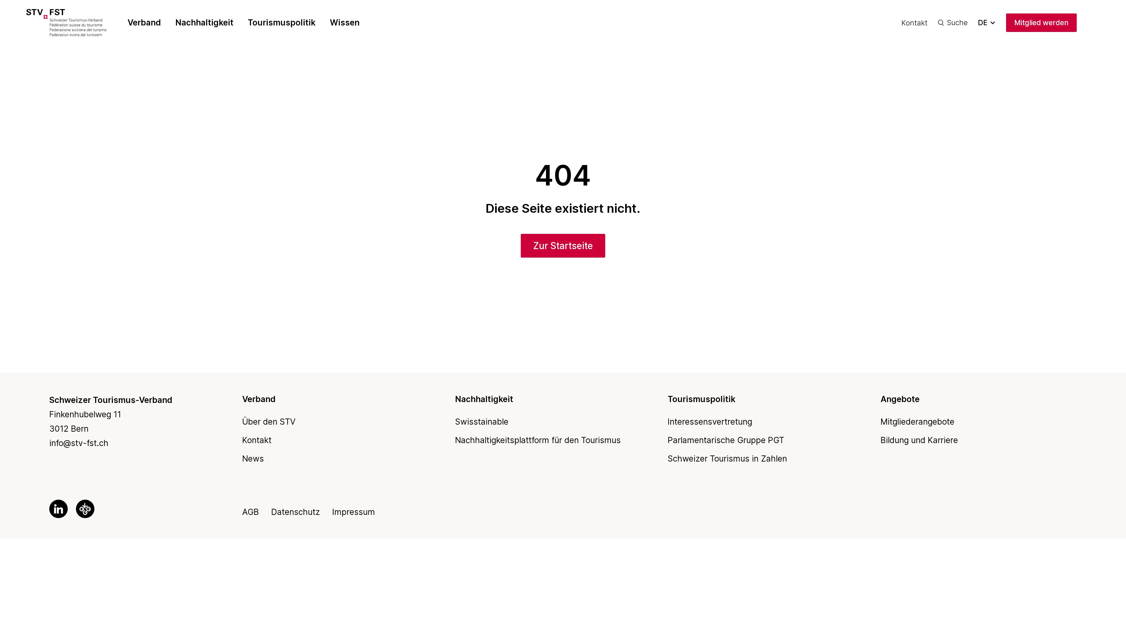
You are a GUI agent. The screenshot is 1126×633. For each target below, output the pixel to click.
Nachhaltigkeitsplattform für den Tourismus (538, 440)
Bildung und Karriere (919, 440)
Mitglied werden (1041, 22)
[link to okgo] (85, 509)
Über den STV (269, 422)
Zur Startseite (563, 245)
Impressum (353, 512)
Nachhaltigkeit (204, 23)
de (983, 22)
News (253, 459)
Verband (144, 23)
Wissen (344, 23)
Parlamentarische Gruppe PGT (726, 440)
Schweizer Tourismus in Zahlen (727, 459)
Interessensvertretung (710, 422)
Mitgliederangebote (917, 422)
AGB (250, 512)
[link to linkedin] (58, 509)
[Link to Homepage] (78, 22)
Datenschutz (295, 512)
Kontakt (914, 22)
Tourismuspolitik (282, 23)
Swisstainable (481, 422)
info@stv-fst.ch (78, 443)
